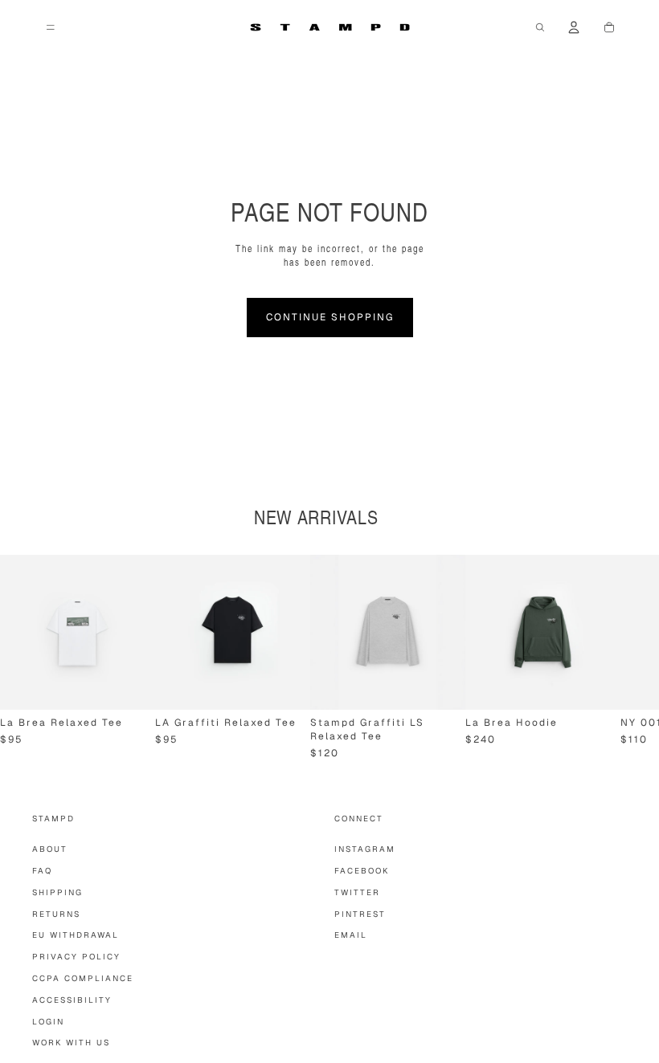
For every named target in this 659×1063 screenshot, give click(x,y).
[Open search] (540, 27)
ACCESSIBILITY (72, 1000)
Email (350, 935)
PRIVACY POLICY (76, 956)
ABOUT (50, 849)
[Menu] (50, 27)
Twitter (357, 892)
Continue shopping (330, 317)
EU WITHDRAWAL (75, 935)
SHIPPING (57, 892)
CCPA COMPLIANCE (82, 978)
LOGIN (48, 1021)
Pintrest (360, 914)
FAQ (42, 870)
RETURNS (56, 914)
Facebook (361, 870)
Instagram (364, 849)
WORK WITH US (71, 1042)
